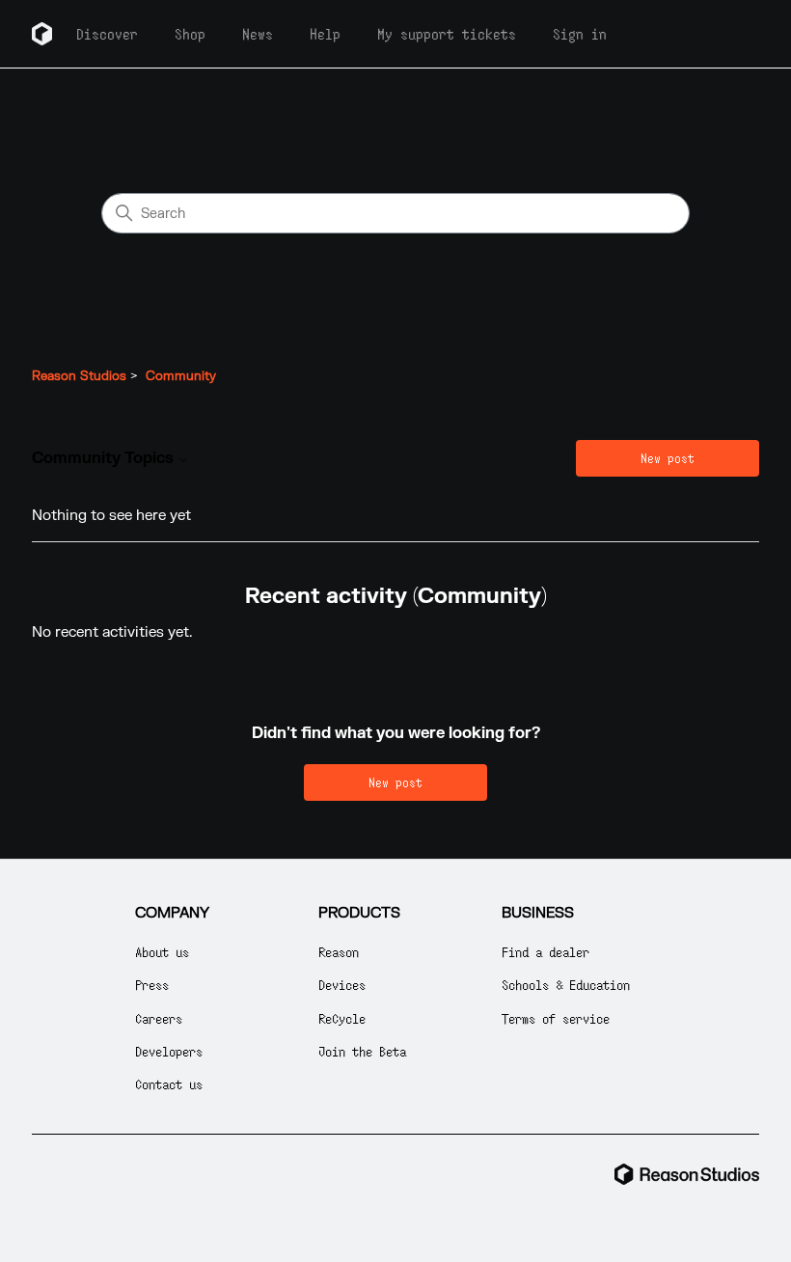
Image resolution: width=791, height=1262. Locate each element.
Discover (107, 33)
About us (162, 952)
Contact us (169, 1084)
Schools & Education (566, 984)
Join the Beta (362, 1051)
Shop (190, 33)
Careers (158, 1018)
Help (325, 33)
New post (668, 458)
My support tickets (446, 33)
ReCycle (342, 1018)
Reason (338, 952)
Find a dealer (545, 952)
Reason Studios (79, 376)
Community (181, 376)
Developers (169, 1051)
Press (152, 984)
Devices (342, 984)
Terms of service (556, 1018)
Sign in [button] (580, 33)
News (257, 33)
